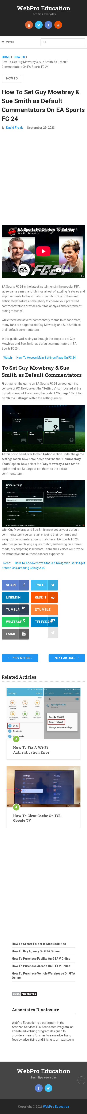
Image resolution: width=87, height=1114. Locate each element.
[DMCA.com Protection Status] (24, 997)
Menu (10, 42)
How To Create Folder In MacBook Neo (39, 944)
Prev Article (21, 658)
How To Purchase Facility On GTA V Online (41, 958)
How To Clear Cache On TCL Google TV (37, 818)
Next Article (65, 658)
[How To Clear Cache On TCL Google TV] (43, 786)
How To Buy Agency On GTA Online (36, 951)
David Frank (14, 127)
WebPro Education (43, 8)
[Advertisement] (43, 179)
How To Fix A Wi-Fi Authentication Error (31, 749)
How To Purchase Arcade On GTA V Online (41, 966)
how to (12, 78)
